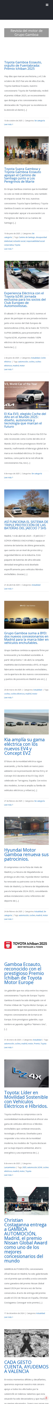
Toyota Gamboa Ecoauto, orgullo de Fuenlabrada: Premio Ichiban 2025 (23, 59)
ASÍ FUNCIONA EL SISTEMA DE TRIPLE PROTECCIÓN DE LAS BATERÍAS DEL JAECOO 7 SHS (26, 519)
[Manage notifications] (46, 1398)
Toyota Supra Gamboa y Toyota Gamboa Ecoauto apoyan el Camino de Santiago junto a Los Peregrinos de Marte (22, 169)
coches (31, 356)
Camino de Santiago (27, 231)
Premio (37, 1037)
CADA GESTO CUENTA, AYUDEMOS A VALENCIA (26, 1360)
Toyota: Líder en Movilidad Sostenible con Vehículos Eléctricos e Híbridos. (26, 1093)
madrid (16, 359)
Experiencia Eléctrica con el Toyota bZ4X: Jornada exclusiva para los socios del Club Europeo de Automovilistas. (25, 293)
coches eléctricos (18, 688)
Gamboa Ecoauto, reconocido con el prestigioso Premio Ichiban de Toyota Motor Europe (24, 967)
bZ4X (40, 1161)
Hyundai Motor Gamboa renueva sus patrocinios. (26, 848)
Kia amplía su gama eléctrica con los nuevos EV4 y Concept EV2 (24, 740)
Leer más (8, 118)
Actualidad (35, 352)
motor (22, 359)
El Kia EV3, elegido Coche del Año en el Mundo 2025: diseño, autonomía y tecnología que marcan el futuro (25, 414)
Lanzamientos (9, 1161)
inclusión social (19, 235)
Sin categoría (39, 114)
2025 (24, 1161)
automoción (23, 356)
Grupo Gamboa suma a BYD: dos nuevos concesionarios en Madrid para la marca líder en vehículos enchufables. (26, 632)
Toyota (17, 239)
